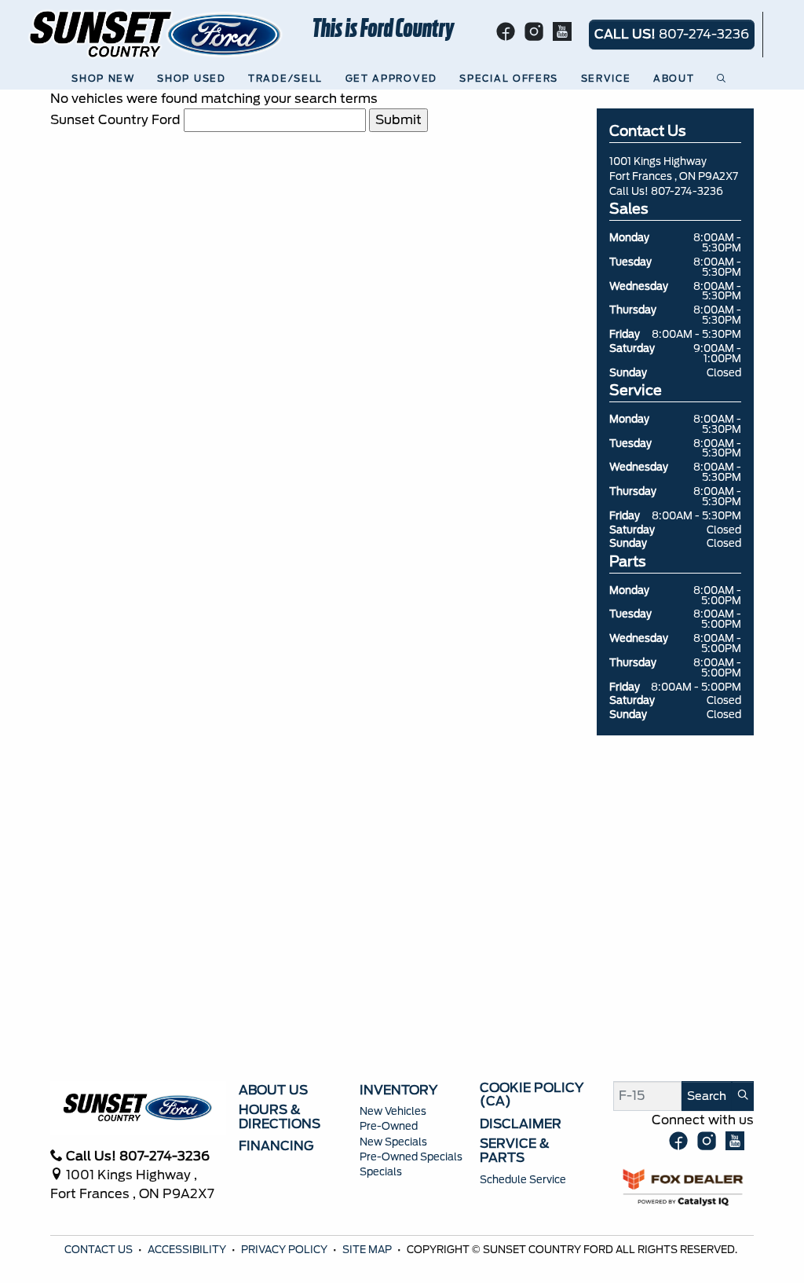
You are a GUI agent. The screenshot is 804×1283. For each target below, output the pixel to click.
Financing (276, 1146)
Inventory (398, 1090)
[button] (105, 79)
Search (706, 1095)
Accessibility (188, 1250)
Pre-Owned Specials (411, 1157)
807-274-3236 (687, 191)
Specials (381, 1172)
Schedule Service (523, 1180)
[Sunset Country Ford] (156, 33)
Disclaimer (520, 1124)
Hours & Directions (279, 1117)
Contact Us (99, 1250)
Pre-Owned (389, 1126)
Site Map (368, 1250)
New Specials (393, 1142)
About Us (273, 1090)
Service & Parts (515, 1150)
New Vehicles (393, 1111)
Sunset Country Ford (115, 119)
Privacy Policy (285, 1250)
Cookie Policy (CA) (531, 1095)
